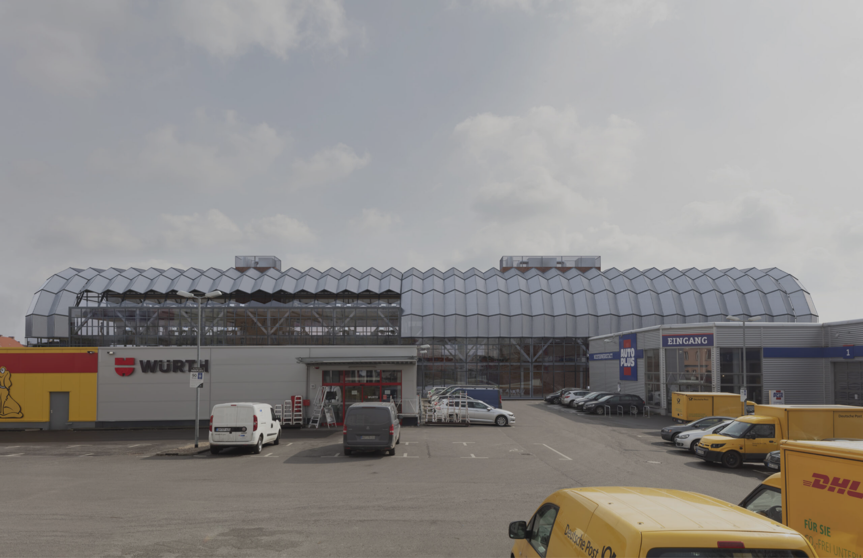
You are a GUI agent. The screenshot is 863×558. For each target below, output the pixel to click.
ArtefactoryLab (432, 278)
